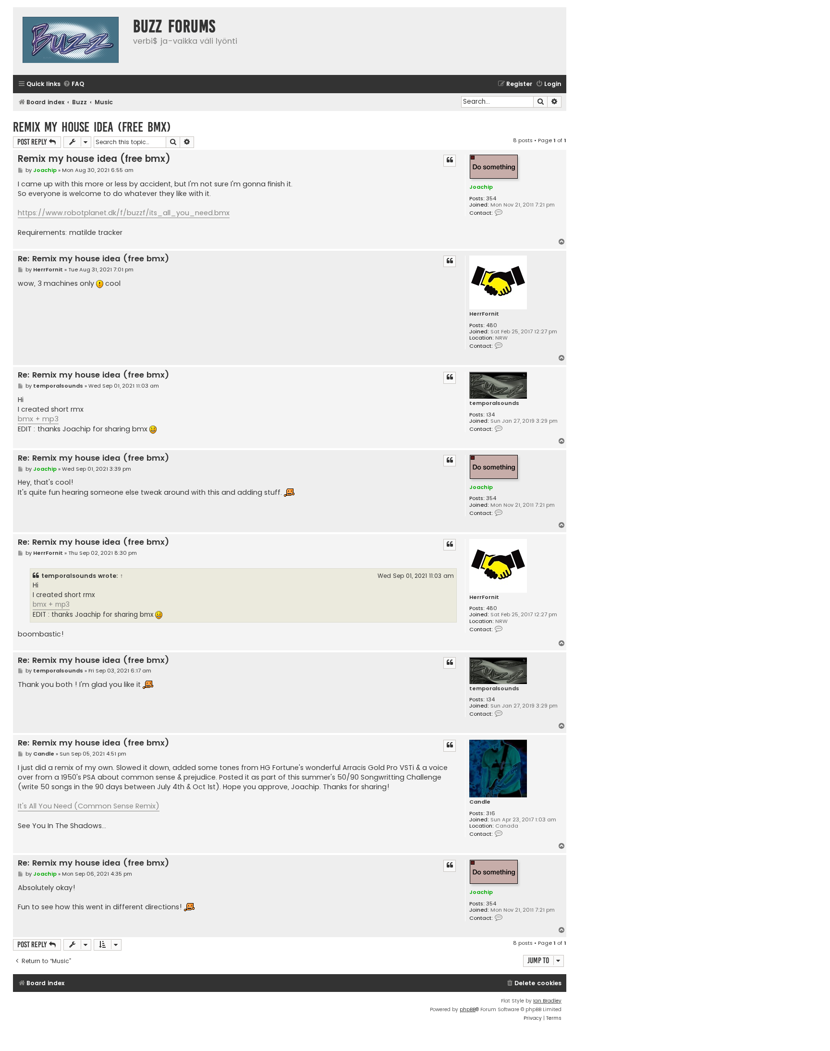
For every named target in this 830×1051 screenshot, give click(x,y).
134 (490, 415)
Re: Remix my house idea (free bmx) (93, 259)
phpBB (468, 1009)
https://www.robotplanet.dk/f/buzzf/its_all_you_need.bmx (124, 213)
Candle (479, 802)
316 (490, 813)
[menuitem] (73, 84)
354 (491, 199)
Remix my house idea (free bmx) (92, 127)
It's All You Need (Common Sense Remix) (88, 806)
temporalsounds (494, 403)
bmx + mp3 (38, 419)
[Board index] (70, 41)
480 (491, 325)
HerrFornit (484, 314)
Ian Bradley (547, 1000)
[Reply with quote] (449, 160)
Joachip (481, 187)
